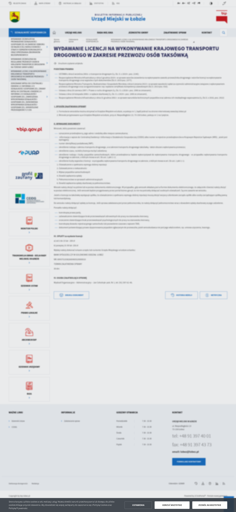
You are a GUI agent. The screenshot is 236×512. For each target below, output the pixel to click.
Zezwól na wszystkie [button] (209, 505)
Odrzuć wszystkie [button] (172, 505)
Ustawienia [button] (138, 505)
